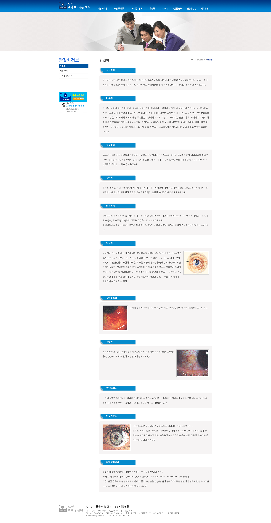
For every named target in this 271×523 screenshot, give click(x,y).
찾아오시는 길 (102, 506)
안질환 (62, 66)
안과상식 (63, 71)
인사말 (89, 506)
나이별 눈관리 (65, 76)
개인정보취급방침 (120, 506)
